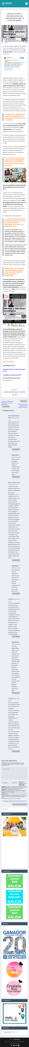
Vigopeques (15, 455)
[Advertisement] (14, 852)
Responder (15, 449)
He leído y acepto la (14, 801)
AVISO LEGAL (8, 1041)
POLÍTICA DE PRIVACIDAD (17, 1041)
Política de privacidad (20, 801)
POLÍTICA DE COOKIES (14, 1043)
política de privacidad (12, 798)
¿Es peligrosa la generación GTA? (12, 375)
